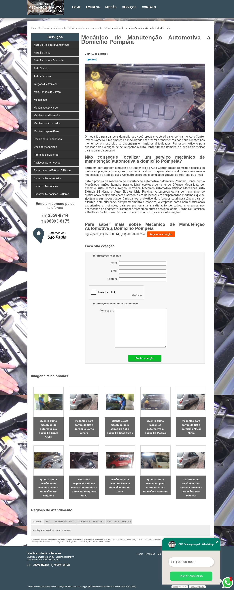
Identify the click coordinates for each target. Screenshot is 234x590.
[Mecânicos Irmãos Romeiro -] (48, 7)
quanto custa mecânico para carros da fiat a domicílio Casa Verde (120, 426)
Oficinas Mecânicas (45, 146)
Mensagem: (122, 328)
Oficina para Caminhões (48, 139)
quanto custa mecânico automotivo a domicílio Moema (155, 426)
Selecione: (37, 521)
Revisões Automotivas (47, 162)
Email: (115, 270)
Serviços (129, 7)
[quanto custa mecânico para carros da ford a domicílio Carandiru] (155, 460)
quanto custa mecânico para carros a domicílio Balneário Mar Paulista (191, 487)
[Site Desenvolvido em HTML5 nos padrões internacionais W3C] (179, 586)
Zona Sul (126, 521)
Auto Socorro (41, 68)
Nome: (115, 262)
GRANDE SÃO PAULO (64, 521)
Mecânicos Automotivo (47, 123)
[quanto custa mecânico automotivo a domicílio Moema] (155, 402)
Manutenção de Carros (47, 91)
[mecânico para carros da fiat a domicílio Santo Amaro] (84, 402)
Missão (111, 7)
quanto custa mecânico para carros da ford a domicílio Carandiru (155, 485)
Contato (149, 7)
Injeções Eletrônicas (46, 84)
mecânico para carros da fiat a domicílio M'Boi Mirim (191, 426)
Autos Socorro (42, 76)
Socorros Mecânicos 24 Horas (51, 194)
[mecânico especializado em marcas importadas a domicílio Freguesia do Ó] (84, 460)
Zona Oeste (113, 521)
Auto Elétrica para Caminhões (51, 44)
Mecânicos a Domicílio (47, 115)
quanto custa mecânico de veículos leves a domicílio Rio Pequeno (48, 487)
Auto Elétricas (42, 52)
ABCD (48, 521)
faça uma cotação (161, 234)
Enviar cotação (144, 358)
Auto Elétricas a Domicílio (49, 60)
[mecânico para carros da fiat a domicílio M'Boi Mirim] (191, 402)
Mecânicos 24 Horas (46, 107)
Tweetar (92, 59)
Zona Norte (98, 521)
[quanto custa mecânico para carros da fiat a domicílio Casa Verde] (120, 402)
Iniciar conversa (191, 576)
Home (76, 7)
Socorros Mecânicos (46, 186)
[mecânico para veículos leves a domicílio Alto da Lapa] (120, 460)
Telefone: (113, 278)
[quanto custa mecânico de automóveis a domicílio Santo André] (48, 402)
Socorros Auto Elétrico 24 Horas (52, 170)
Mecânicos (40, 99)
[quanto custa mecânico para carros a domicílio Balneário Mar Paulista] (191, 460)
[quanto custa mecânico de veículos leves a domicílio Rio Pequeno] (48, 460)
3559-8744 (58, 215)
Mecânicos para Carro (47, 131)
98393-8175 (58, 221)
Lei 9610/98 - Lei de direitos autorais (95, 542)
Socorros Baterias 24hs (48, 178)
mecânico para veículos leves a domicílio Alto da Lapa (119, 485)
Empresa (93, 7)
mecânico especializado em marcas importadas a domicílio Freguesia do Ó (84, 487)
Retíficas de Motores (46, 154)
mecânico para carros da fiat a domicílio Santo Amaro (84, 426)
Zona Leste (84, 521)
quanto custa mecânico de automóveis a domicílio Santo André (48, 428)
